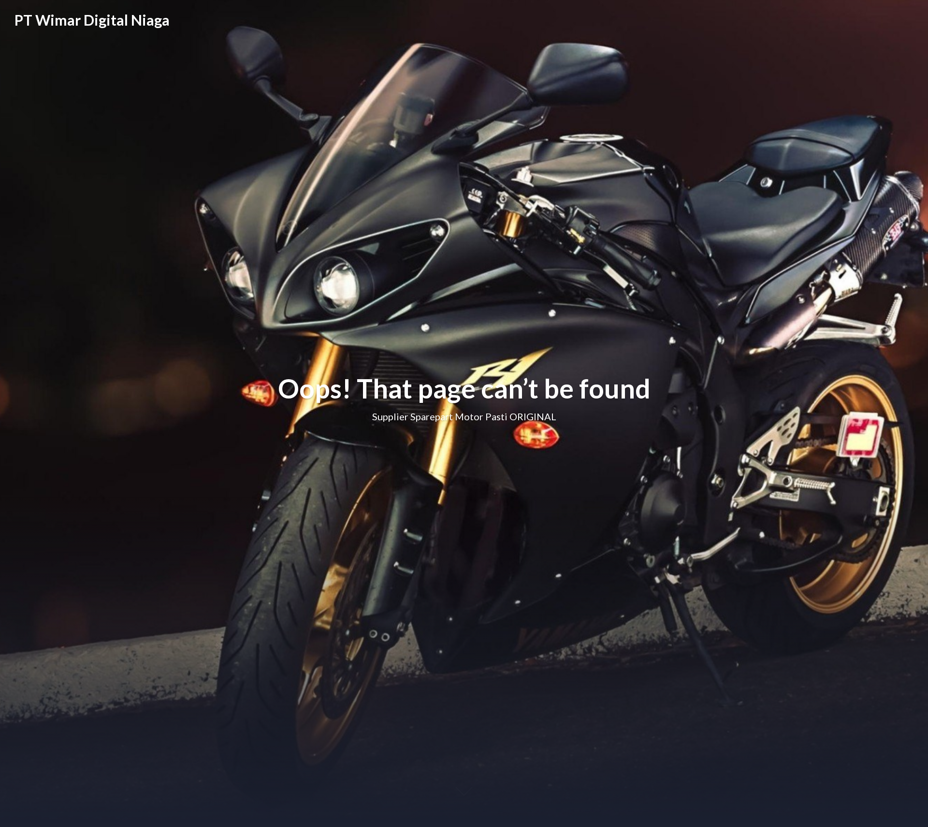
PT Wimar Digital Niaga (92, 20)
